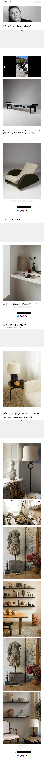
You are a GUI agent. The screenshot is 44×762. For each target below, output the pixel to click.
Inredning (30, 200)
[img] (14, 207)
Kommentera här (24, 207)
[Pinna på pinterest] (23, 210)
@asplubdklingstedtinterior (23, 304)
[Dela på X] (21, 210)
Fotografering (21, 306)
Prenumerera (37, 1)
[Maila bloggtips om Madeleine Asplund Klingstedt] (26, 210)
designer (24, 200)
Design (19, 200)
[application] (22, 66)
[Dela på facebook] (18, 210)
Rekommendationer (7, 327)
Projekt (5, 221)
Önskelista (5, 28)
